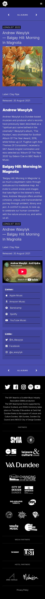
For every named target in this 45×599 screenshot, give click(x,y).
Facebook (14, 346)
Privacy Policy (22, 590)
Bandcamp (16, 307)
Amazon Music (17, 301)
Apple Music (16, 295)
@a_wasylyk (15, 352)
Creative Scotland (10, 407)
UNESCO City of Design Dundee (27, 420)
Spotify (13, 314)
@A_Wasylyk (16, 339)
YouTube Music (18, 320)
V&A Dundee (24, 416)
